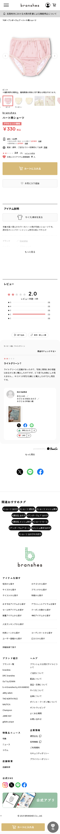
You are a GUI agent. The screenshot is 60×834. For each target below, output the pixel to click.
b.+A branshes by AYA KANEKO (16, 687)
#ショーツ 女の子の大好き (30, 534)
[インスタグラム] (5, 784)
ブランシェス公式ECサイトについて (43, 666)
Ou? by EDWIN (9, 681)
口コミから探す (38, 638)
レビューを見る (30, 153)
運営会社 (34, 736)
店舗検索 (6, 767)
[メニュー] (6, 5)
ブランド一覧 (8, 664)
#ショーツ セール (40, 521)
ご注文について (37, 673)
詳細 (39, 141)
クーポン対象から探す (41, 609)
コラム (5, 750)
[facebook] (24, 784)
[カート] (54, 5)
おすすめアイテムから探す (14, 604)
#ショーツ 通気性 (27, 509)
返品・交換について (38, 684)
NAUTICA (6, 704)
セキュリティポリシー (39, 753)
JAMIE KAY (7, 715)
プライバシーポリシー (39, 759)
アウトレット (25, 246)
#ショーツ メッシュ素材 (46, 509)
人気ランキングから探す (13, 624)
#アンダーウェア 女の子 (37, 515)
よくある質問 (36, 713)
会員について (36, 696)
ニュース (6, 744)
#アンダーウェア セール (19, 527)
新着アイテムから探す (12, 615)
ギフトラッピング (37, 707)
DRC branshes (9, 675)
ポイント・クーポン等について (43, 701)
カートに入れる (32, 168)
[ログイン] (47, 5)
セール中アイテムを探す (13, 609)
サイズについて (37, 690)
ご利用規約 (35, 747)
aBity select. (8, 692)
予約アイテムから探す (40, 615)
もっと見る (30, 454)
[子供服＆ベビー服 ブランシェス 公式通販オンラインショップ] (30, 5)
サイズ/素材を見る (34, 217)
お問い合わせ (36, 719)
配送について (36, 678)
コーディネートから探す (41, 632)
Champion (7, 710)
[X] (11, 784)
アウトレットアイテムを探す (43, 604)
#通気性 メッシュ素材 (21, 521)
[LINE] (17, 784)
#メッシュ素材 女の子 (41, 527)
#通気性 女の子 (18, 515)
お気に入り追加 (32, 183)
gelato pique (8, 721)
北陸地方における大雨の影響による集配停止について (32, 13)
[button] (5, 56)
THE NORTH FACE (10, 698)
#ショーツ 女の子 (10, 509)
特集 (4, 738)
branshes (9, 112)
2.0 (33, 293)
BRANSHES (29, 815)
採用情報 (34, 741)
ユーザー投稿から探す (12, 638)
